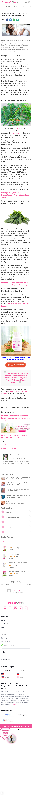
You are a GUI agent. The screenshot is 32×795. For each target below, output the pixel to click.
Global (22, 677)
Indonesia (7, 670)
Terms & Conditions (7, 655)
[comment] (17, 19)
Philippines (8, 677)
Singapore (23, 670)
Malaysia (7, 674)
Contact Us (7, 641)
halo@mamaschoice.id (10, 638)
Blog (2, 627)
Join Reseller (5, 624)
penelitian (15, 133)
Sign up (20, 590)
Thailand (22, 674)
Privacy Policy (5, 659)
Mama (15, 6)
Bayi (22, 6)
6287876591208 (9, 645)
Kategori (7, 6)
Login (29, 584)
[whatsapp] (14, 19)
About (3, 620)
